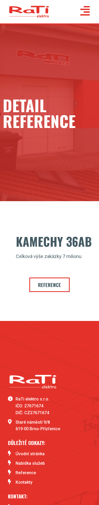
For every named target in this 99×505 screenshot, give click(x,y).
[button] (49, 285)
